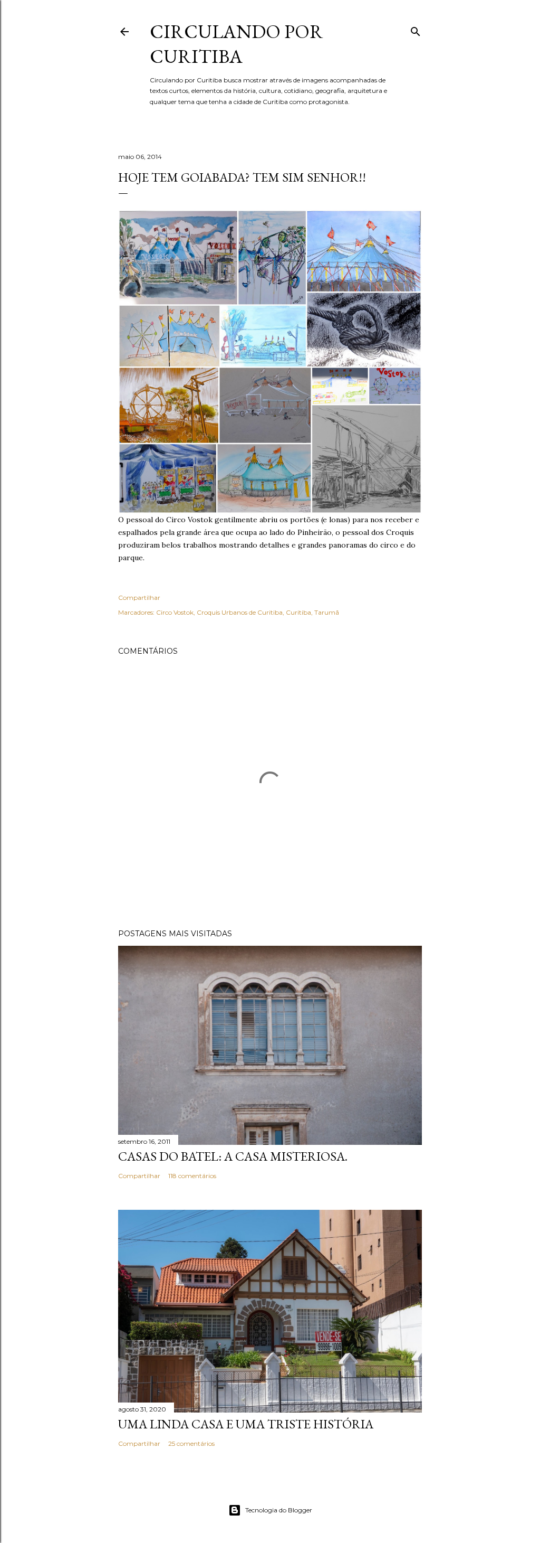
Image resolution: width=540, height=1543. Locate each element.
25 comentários (191, 1443)
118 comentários (192, 1176)
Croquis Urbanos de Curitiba (240, 612)
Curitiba (298, 612)
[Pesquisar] (415, 29)
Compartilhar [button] (139, 597)
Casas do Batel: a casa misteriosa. (233, 1156)
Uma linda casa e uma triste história (245, 1424)
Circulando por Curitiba (236, 44)
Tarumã (326, 612)
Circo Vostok (175, 612)
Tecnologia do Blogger (278, 1510)
